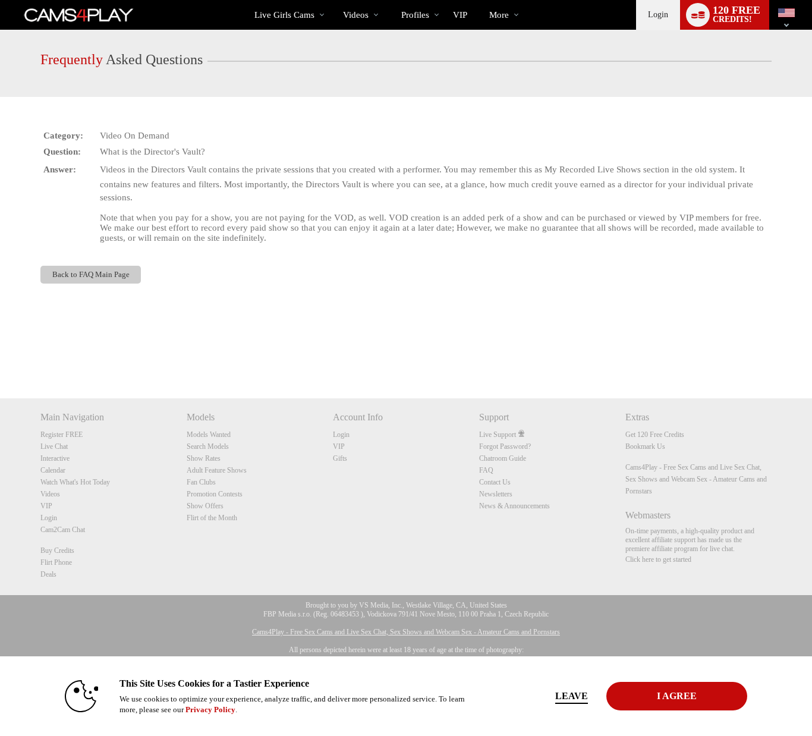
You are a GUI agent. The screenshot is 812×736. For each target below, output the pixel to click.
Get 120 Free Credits (654, 434)
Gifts (340, 458)
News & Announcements (514, 506)
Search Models (208, 446)
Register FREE (61, 434)
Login (658, 14)
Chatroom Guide (502, 458)
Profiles (415, 15)
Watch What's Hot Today (75, 482)
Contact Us (495, 482)
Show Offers (205, 506)
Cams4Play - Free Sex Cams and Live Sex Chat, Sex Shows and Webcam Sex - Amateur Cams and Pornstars (696, 479)
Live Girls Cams (284, 15)
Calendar (52, 470)
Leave (571, 696)
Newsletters (495, 494)
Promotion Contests (215, 494)
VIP (460, 15)
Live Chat (54, 446)
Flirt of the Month (212, 518)
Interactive (55, 458)
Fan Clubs (201, 482)
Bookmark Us (645, 446)
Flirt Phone (56, 562)
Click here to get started (658, 559)
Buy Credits (57, 550)
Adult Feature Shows (217, 470)
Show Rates (204, 458)
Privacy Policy (210, 709)
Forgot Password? (505, 446)
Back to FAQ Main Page (91, 274)
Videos (356, 15)
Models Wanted (209, 434)
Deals (48, 574)
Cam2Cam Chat (62, 530)
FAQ (486, 470)
